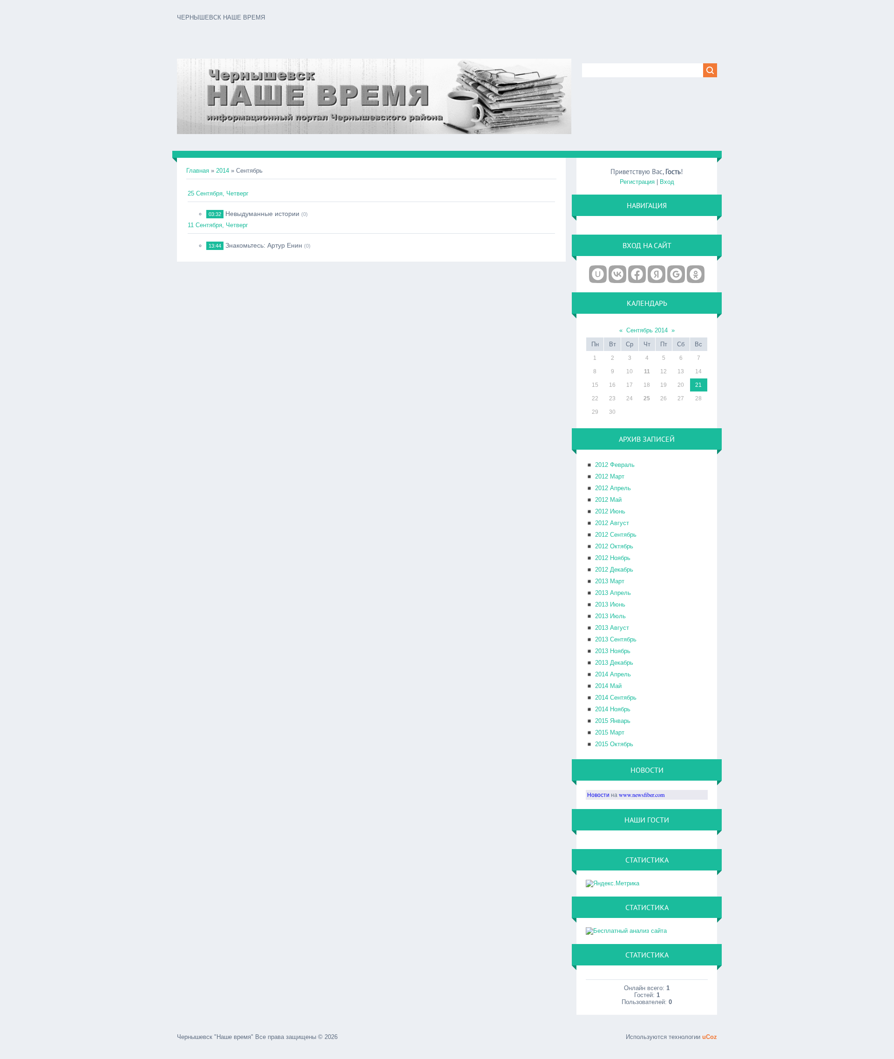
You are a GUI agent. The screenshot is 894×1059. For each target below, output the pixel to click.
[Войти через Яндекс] (656, 274)
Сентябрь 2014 (647, 330)
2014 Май (608, 685)
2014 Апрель (613, 674)
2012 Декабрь (614, 569)
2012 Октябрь (614, 546)
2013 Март (609, 581)
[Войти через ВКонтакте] (617, 274)
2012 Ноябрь (612, 557)
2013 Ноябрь (612, 651)
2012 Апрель (613, 488)
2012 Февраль (615, 464)
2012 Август (612, 522)
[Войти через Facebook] (637, 274)
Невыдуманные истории (262, 213)
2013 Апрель (613, 592)
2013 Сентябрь (616, 639)
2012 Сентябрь (616, 534)
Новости (598, 794)
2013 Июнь (610, 604)
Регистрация (637, 181)
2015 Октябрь (614, 744)
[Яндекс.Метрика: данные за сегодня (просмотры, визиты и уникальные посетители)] (612, 883)
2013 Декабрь (614, 662)
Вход (667, 181)
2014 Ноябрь (612, 709)
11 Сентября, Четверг (218, 225)
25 (646, 398)
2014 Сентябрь (616, 697)
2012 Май (608, 499)
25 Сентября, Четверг (218, 193)
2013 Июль (610, 616)
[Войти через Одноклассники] (695, 274)
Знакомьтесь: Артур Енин (263, 245)
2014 (222, 170)
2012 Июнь (610, 511)
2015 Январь (612, 720)
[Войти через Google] (676, 274)
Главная (197, 170)
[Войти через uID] (598, 274)
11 (647, 371)
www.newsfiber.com (642, 794)
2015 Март (609, 732)
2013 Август (612, 627)
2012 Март (609, 476)
